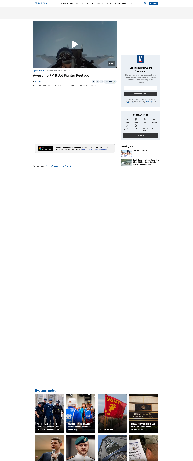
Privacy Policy (131, 103)
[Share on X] (98, 81)
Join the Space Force (140, 151)
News (117, 3)
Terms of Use (149, 101)
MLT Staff (38, 82)
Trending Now (127, 146)
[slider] (48, 64)
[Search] (145, 3)
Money (84, 3)
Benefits (108, 3)
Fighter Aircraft (38, 71)
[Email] (102, 81)
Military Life (126, 3)
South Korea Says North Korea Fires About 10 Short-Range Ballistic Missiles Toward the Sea (146, 162)
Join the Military (95, 3)
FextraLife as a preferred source (94, 149)
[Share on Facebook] (93, 81)
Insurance (64, 3)
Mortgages (74, 3)
